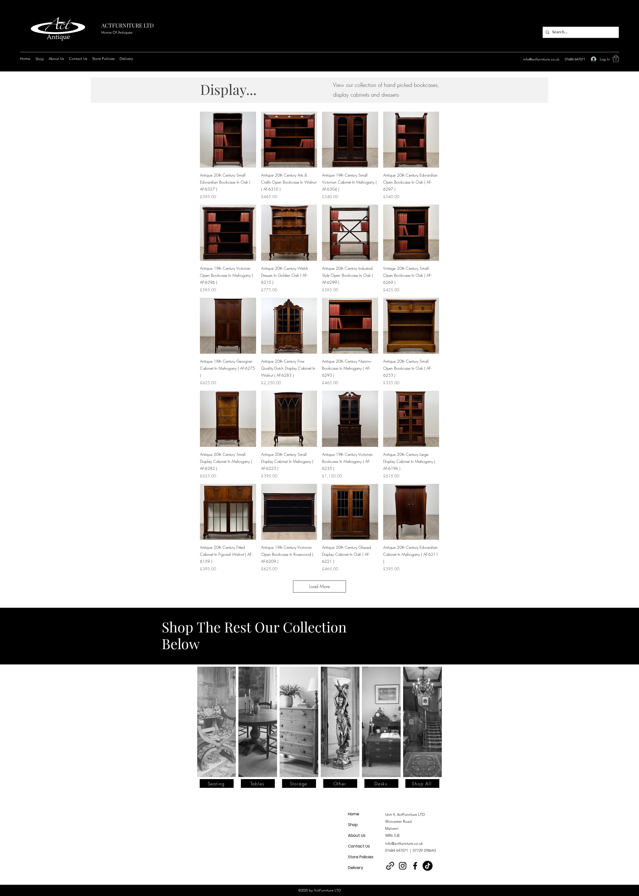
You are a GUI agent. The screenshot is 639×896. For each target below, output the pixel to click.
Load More (319, 586)
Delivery (355, 868)
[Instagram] (403, 866)
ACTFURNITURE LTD (127, 25)
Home (353, 814)
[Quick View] (228, 140)
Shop (353, 825)
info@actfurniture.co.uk (541, 59)
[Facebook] (415, 866)
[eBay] (390, 866)
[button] (616, 58)
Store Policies (360, 857)
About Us (356, 835)
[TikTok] (428, 866)
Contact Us (359, 846)
